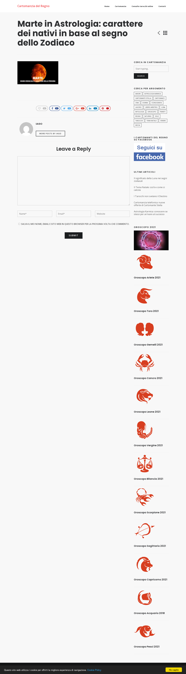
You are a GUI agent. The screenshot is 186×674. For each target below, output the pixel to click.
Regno (138, 116)
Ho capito (174, 669)
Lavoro (138, 107)
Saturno (147, 116)
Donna (145, 103)
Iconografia (157, 103)
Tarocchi (139, 121)
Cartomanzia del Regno (33, 6)
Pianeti (162, 112)
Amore (138, 94)
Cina (137, 103)
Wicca (137, 125)
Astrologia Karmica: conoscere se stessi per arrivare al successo (150, 213)
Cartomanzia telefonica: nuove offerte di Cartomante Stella (149, 204)
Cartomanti (160, 98)
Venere (163, 121)
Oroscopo (152, 112)
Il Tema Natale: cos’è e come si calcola (149, 188)
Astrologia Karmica (152, 94)
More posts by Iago (50, 133)
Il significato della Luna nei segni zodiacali (150, 179)
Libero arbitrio (151, 107)
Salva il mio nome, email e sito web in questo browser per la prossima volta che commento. (75, 223)
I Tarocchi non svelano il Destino (150, 196)
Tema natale (152, 121)
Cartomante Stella (143, 98)
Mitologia (139, 112)
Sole (157, 116)
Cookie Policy (94, 670)
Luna (163, 107)
